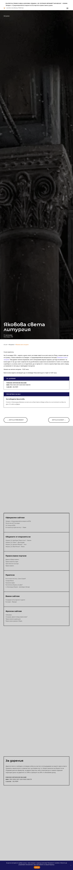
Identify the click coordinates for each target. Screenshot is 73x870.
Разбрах (37, 867)
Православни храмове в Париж (14, 621)
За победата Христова (15, 399)
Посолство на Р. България (13, 523)
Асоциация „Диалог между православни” (16, 617)
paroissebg (9, 335)
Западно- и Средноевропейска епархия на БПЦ (18, 521)
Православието (10, 566)
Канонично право (10, 583)
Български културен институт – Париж (16, 527)
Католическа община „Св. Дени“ (14, 585)
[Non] (71, 865)
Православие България (12, 561)
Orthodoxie (9, 615)
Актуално (6, 16)
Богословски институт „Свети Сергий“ (16, 578)
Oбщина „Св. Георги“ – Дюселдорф (15, 542)
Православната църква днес (13, 619)
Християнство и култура (12, 563)
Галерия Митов (10, 581)
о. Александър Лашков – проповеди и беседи (18, 587)
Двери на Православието (12, 559)
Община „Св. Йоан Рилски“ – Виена (15, 546)
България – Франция (11, 602)
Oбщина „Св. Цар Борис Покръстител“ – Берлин (18, 540)
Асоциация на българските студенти (15, 600)
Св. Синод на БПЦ (10, 525)
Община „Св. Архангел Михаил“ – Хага (16, 544)
